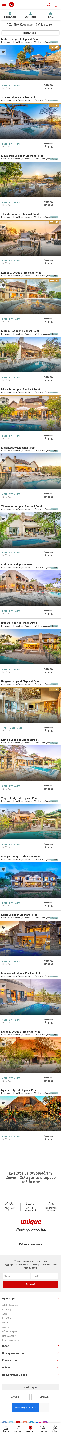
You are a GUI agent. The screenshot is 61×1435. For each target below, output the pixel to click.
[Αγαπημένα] (3, 52)
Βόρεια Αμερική (10, 1331)
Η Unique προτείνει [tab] (13, 1353)
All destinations (10, 1305)
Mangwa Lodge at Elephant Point (20, 856)
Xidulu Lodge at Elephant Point (19, 97)
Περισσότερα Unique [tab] (14, 1374)
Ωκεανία (6, 1322)
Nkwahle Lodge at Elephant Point (20, 389)
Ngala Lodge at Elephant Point (19, 914)
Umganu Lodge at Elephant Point (20, 681)
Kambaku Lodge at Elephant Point (21, 272)
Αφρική (5, 1327)
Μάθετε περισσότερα (30, 1244)
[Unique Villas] (11, 4)
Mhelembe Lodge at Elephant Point (21, 973)
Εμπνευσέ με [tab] (9, 1360)
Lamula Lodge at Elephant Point (20, 739)
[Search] (48, 4)
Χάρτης (54, 42)
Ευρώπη (6, 1309)
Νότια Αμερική (9, 1336)
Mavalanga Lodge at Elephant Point (22, 155)
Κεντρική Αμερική (10, 1340)
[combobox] (31, 32)
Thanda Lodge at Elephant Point (20, 214)
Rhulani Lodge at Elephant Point (20, 622)
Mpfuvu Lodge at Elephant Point (20, 39)
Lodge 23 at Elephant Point (17, 564)
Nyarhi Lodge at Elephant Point (19, 1090)
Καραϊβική (7, 1318)
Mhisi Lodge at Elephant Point (18, 447)
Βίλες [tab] (5, 1346)
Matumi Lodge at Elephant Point (20, 331)
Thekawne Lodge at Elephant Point (21, 506)
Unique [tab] (6, 1367)
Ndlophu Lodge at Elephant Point (20, 1031)
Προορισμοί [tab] (9, 1298)
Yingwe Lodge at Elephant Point (19, 798)
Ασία (4, 1314)
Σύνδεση (29, 1387)
